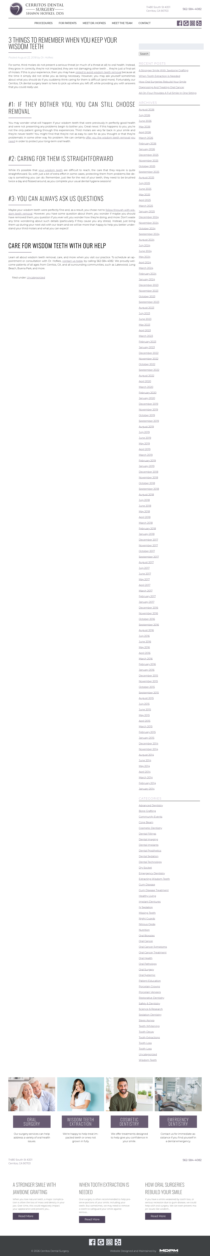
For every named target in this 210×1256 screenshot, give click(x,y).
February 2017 (147, 596)
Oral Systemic (147, 975)
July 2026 (144, 115)
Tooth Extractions (149, 1037)
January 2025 (147, 211)
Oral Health (146, 958)
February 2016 (147, 664)
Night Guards (147, 918)
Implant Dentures (150, 901)
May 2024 (144, 256)
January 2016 (147, 669)
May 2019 (144, 443)
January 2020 (147, 398)
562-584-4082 (192, 9)
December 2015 (148, 675)
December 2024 (149, 217)
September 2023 (149, 302)
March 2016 (146, 658)
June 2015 (145, 709)
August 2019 (146, 426)
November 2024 (148, 222)
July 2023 (144, 313)
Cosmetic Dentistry (150, 828)
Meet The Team (122, 23)
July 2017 (144, 568)
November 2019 (148, 409)
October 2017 (147, 551)
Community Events (150, 816)
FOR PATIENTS (68, 23)
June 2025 (145, 188)
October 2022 (147, 364)
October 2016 (147, 619)
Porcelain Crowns (149, 986)
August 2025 (146, 177)
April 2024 (145, 262)
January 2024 (147, 279)
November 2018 (148, 477)
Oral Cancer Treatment (152, 952)
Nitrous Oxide (147, 924)
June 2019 (145, 437)
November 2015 (148, 681)
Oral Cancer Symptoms (153, 946)
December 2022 (148, 353)
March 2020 (146, 387)
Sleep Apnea (146, 1020)
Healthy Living (147, 896)
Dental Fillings (147, 833)
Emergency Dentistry (152, 873)
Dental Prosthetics (150, 850)
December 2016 (148, 607)
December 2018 (148, 471)
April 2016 (145, 653)
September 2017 (149, 556)
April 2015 (144, 720)
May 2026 (144, 126)
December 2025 (148, 155)
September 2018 (149, 488)
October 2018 (147, 483)
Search (144, 53)
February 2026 (147, 143)
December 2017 (148, 539)
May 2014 (144, 766)
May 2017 (144, 579)
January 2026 (147, 149)
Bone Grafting (147, 811)
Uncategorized (36, 277)
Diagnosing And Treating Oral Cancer (161, 87)
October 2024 (147, 228)
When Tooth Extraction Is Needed (159, 76)
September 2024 (149, 234)
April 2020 (145, 381)
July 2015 (144, 703)
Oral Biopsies (147, 935)
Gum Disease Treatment (154, 890)
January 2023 (147, 347)
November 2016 (148, 613)
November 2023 (148, 290)
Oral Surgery (146, 969)
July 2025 (144, 183)
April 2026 (145, 132)
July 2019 (144, 432)
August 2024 (146, 239)
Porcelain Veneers (150, 992)
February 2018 (147, 528)
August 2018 (146, 494)
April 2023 (145, 330)
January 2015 (146, 737)
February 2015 (147, 732)
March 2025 (146, 205)
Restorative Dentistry (151, 997)
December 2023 (148, 285)
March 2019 (146, 455)
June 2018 (145, 505)
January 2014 (147, 788)
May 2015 (144, 715)
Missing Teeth (147, 912)
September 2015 (149, 692)
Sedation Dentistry (150, 1014)
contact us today (72, 261)
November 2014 (148, 749)
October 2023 (147, 296)
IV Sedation (146, 907)
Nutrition (144, 930)
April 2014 (145, 771)
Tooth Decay (146, 1031)
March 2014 (146, 777)
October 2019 (147, 415)
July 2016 (144, 636)
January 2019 (147, 466)
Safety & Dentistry (149, 1003)
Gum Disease (147, 884)
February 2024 (147, 273)
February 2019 (147, 460)
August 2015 (146, 698)
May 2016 (144, 647)
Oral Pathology (148, 963)
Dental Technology (150, 862)
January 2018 (147, 534)
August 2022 (146, 375)
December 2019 (148, 403)
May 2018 (144, 511)
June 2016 (145, 641)
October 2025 (147, 166)
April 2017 (144, 585)
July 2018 (144, 500)
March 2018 (146, 522)
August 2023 (146, 307)
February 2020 (148, 392)
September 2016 (149, 624)
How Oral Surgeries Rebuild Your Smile (162, 81)
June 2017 (145, 573)
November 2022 (148, 358)
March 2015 (146, 726)
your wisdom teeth (51, 170)
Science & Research (151, 1009)
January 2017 (146, 602)
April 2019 (145, 449)
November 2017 (148, 545)
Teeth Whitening (149, 1026)
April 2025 (145, 200)
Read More (25, 1216)
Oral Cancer (146, 941)
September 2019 (149, 421)
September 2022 (149, 370)
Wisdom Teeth (148, 1060)
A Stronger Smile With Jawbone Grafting (163, 70)
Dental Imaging (148, 839)
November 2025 (148, 160)
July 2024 (144, 245)
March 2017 (146, 590)
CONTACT (145, 23)
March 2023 (146, 336)
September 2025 (149, 171)
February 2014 (147, 783)
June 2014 (145, 760)
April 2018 (145, 517)
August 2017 (146, 562)
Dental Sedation (148, 856)
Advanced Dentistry (151, 805)
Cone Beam (146, 822)
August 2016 (146, 630)
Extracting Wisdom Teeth (154, 878)
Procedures (43, 23)
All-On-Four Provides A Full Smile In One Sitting (167, 93)
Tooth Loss (145, 1043)
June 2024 (145, 251)
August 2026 (146, 109)
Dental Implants (148, 845)
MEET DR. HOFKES (94, 23)
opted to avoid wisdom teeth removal (98, 72)
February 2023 (147, 341)
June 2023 (145, 319)
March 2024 (146, 268)
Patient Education (150, 980)
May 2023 (144, 324)
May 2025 (144, 194)
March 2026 (146, 137)
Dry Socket (145, 867)
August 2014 (146, 754)
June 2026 (145, 121)
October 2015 (147, 687)
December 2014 (148, 743)
